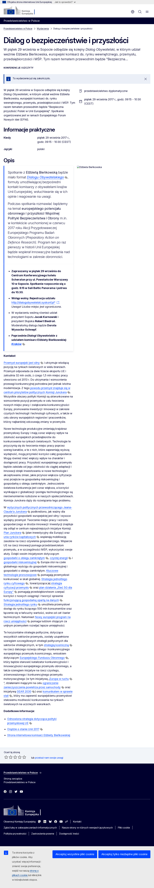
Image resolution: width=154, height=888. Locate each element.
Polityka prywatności (15, 833)
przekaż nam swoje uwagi (49, 757)
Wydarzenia (43, 28)
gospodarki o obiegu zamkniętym (24, 558)
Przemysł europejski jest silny (22, 362)
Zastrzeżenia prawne (42, 833)
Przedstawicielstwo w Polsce (18, 28)
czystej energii (59, 558)
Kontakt (77, 821)
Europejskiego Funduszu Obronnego (42, 657)
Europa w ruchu (59, 678)
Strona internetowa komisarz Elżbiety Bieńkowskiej (38, 735)
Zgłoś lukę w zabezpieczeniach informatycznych (30, 827)
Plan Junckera (12, 532)
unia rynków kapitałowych (20, 536)
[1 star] (6, 757)
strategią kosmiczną (56, 645)
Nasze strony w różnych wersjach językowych (87, 827)
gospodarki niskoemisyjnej (20, 562)
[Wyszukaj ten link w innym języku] (66, 177)
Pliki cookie (124, 827)
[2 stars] (8, 757)
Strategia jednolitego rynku (20, 604)
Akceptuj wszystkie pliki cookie (74, 854)
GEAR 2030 (24, 691)
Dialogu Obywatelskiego (45, 177)
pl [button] (132, 11)
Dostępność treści (69, 833)
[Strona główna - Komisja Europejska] (22, 10)
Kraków (16, 344)
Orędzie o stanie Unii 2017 (23, 729)
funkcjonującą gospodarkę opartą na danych (31, 600)
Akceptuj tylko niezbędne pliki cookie (124, 854)
